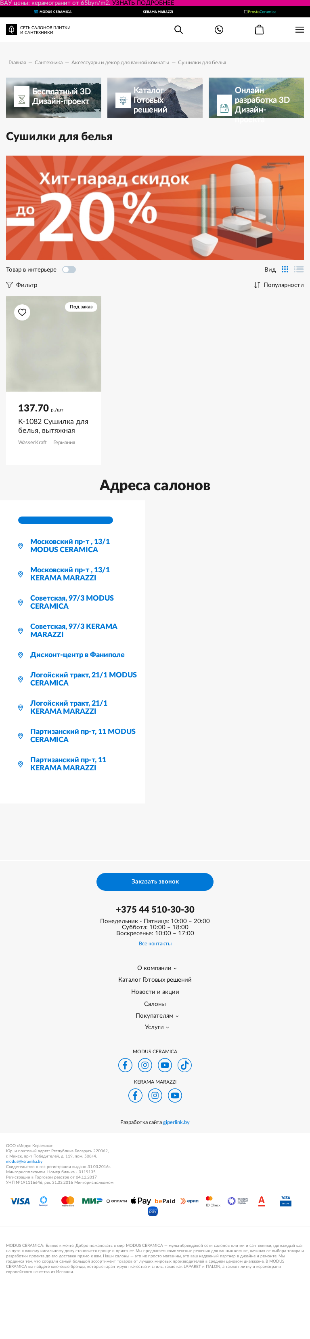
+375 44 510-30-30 (155, 909)
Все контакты (155, 944)
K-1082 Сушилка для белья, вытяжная (53, 426)
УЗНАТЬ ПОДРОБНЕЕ (143, 3)
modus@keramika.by (24, 1162)
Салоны (155, 1004)
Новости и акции (155, 992)
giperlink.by (176, 1122)
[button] (22, 312)
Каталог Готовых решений (155, 980)
